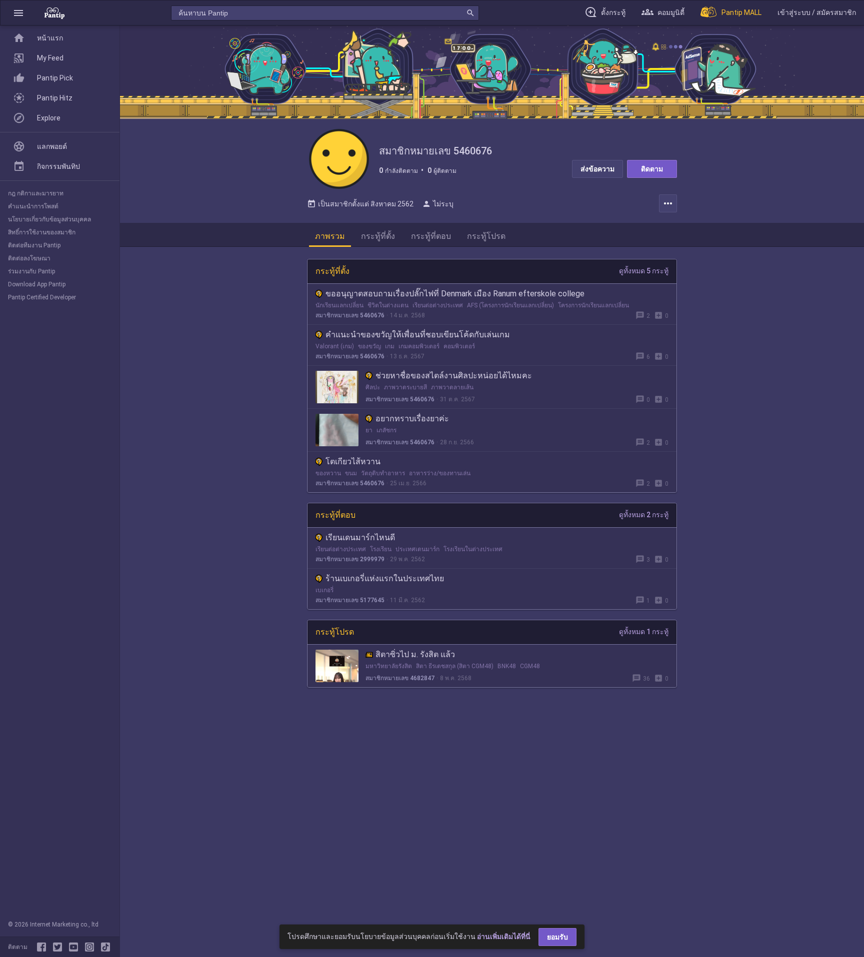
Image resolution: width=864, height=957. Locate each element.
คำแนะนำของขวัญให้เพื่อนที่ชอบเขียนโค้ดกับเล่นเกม (418, 334)
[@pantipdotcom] (92, 947)
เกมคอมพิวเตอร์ (419, 346)
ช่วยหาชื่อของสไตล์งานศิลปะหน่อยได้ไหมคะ (454, 375)
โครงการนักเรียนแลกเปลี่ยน (593, 305)
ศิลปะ (373, 387)
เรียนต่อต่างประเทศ (437, 305)
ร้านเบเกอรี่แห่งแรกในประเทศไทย (385, 578)
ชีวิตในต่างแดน (388, 305)
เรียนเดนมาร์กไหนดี (360, 537)
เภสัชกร (386, 430)
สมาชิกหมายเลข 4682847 (400, 678)
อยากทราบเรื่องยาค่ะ (412, 418)
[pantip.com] (54, 12)
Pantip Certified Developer (42, 297)
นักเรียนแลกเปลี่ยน (340, 305)
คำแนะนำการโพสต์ (33, 206)
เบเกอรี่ (325, 590)
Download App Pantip (37, 284)
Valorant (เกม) (335, 346)
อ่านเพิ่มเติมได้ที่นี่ (503, 937)
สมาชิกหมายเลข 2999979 (350, 559)
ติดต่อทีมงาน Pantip (34, 245)
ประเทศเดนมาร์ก (418, 549)
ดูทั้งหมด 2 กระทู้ (643, 514)
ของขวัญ (369, 346)
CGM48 (530, 666)
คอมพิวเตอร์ (459, 346)
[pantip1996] (76, 947)
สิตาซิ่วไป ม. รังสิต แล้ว (415, 654)
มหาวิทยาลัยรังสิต (389, 666)
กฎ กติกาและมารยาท (36, 193)
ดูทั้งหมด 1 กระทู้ (643, 631)
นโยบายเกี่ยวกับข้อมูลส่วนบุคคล (49, 219)
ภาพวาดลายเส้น (452, 387)
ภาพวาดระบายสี (405, 387)
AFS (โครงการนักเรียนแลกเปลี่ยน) (510, 305)
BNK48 (507, 666)
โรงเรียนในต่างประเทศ (473, 549)
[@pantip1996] (106, 947)
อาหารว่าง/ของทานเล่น (439, 473)
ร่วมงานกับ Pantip (31, 271)
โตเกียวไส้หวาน (353, 461)
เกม (389, 346)
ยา (369, 430)
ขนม (351, 473)
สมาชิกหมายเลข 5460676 (350, 315)
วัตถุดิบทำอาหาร (383, 473)
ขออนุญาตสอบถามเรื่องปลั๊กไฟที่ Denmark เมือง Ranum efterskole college (455, 293)
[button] (18, 12)
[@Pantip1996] (60, 947)
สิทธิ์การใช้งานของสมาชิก (42, 232)
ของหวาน (328, 473)
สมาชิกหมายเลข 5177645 (350, 600)
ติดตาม (652, 169)
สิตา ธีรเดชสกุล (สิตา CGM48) (455, 666)
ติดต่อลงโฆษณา (29, 258)
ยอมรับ (557, 937)
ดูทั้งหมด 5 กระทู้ (643, 270)
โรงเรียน (381, 549)
